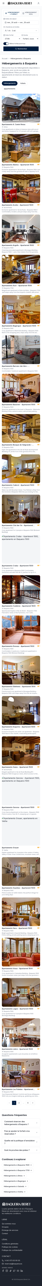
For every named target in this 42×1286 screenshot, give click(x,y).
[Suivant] (33, 1103)
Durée (26, 35)
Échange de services (10, 1230)
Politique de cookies (10, 1247)
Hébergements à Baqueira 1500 (16, 1165)
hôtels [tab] (23, 83)
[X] (14, 1271)
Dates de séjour (11, 19)
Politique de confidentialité (12, 1250)
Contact (5, 1233)
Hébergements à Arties (13, 1176)
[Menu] (3, 3)
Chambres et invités (12, 27)
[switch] (6, 43)
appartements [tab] (9, 89)
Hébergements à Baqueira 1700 (17, 1170)
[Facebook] (3, 1271)
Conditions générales (10, 1244)
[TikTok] (10, 1271)
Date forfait (9, 35)
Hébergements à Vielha (13, 1192)
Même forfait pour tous (17, 43)
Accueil (4, 58)
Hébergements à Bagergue (15, 1181)
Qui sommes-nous (9, 1224)
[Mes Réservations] (38, 3)
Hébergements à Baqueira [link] (20, 58)
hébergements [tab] (10, 83)
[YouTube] (18, 1271)
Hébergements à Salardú (14, 1186)
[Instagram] (7, 1271)
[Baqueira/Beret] (20, 3)
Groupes (5, 1227)
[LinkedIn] (22, 1271)
